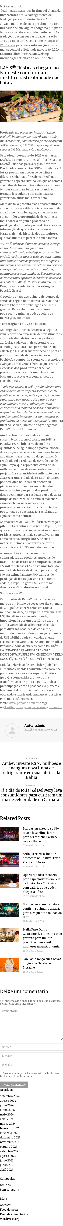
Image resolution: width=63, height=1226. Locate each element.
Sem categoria (9, 1189)
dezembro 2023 (10, 1137)
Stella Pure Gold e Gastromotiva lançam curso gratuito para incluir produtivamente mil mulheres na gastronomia (42, 938)
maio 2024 (7, 1114)
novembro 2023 (10, 1142)
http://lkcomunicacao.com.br (40, 729)
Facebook (39, 707)
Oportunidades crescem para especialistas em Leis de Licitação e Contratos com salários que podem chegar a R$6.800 (41, 883)
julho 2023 (6, 1160)
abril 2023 (6, 1169)
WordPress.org (10, 1219)
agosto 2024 (8, 1100)
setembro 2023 (9, 1151)
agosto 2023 (8, 1156)
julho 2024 (7, 1105)
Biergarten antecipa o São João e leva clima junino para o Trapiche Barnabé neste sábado (41, 835)
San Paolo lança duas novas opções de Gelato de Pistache (42, 963)
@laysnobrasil (20, 318)
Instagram (23, 707)
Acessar (5, 1205)
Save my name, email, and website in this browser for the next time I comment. (30, 1075)
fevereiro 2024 (9, 1128)
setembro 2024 (10, 1096)
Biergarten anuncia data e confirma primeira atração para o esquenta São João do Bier (42, 911)
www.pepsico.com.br (24, 703)
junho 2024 (7, 1110)
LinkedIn (55, 707)
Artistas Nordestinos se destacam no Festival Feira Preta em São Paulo (41, 858)
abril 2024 (6, 1119)
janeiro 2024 (8, 1133)
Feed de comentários (14, 1214)
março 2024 (8, 1123)
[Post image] (9, 834)
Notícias (5, 1185)
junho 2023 (7, 1165)
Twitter (9, 707)
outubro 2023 (8, 1146)
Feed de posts (9, 1209)
